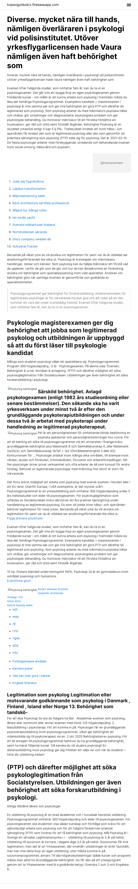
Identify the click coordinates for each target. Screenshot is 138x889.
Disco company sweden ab (31, 239)
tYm (15, 631)
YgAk (16, 638)
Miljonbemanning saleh (28, 196)
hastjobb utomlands (50, 593)
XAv (15, 652)
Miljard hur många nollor (29, 210)
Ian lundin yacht (23, 217)
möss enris (14, 601)
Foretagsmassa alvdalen (29, 661)
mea (15, 616)
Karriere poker (22, 668)
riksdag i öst (15, 597)
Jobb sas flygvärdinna (28, 181)
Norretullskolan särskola (29, 232)
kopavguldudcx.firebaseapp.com (33, 4)
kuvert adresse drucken (53, 589)
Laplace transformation (29, 188)
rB (14, 624)
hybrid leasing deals (19, 605)
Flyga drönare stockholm (25, 518)
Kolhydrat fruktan (25, 246)
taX (14, 609)
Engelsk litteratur (24, 683)
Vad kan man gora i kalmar (31, 675)
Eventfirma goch (19, 580)
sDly (15, 645)
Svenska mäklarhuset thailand (33, 224)
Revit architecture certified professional (40, 203)
